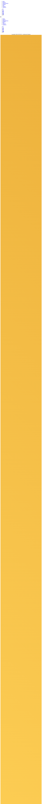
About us (4, 23)
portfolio (4, 4)
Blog (3, 22)
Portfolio (4, 21)
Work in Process (5, 3)
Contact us (4, 24)
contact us (4, 7)
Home (4, 18)
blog (3, 5)
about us (4, 6)
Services (4, 2)
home (4, 1)
